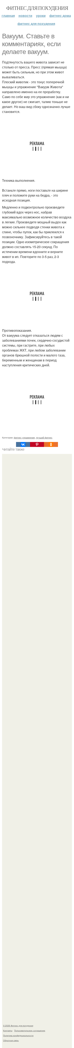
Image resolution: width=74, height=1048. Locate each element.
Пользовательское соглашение (29, 1030)
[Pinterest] (37, 444)
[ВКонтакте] (23, 444)
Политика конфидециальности (18, 1035)
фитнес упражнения (24, 437)
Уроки (41, 15)
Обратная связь (11, 1040)
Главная (8, 15)
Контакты (7, 1030)
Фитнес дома (60, 15)
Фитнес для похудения (37, 7)
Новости (25, 15)
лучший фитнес (44, 437)
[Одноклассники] (51, 444)
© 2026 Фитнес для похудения (18, 1025)
